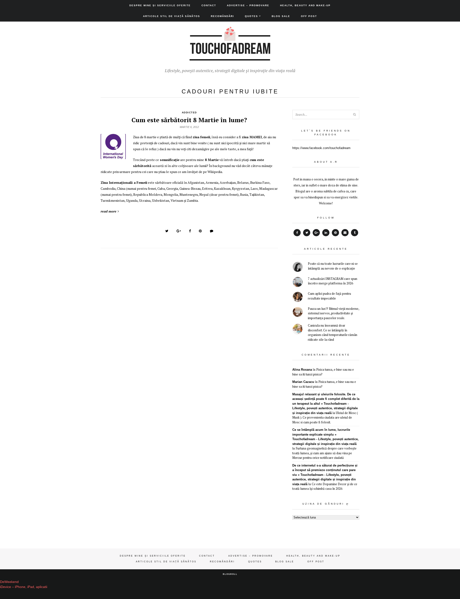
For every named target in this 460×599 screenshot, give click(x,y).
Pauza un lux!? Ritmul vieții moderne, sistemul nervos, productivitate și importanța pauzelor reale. (333, 313)
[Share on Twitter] (166, 231)
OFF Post (309, 16)
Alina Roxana (302, 369)
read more (108, 211)
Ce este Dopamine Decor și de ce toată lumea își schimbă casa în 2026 (324, 486)
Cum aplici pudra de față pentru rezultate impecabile (329, 295)
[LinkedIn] (325, 232)
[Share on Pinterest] (200, 231)
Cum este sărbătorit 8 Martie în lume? (189, 120)
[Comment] (211, 231)
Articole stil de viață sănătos (171, 16)
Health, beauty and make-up (305, 5)
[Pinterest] (335, 232)
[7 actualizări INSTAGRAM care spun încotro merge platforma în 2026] (297, 282)
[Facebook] (297, 232)
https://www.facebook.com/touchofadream (321, 148)
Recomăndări (222, 16)
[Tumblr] (354, 232)
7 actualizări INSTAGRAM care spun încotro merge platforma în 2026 (332, 281)
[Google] (316, 232)
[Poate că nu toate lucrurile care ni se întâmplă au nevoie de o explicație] (297, 267)
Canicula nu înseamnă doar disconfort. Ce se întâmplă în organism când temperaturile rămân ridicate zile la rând (332, 332)
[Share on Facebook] (190, 231)
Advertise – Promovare (248, 5)
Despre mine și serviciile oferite (160, 5)
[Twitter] (306, 232)
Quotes (251, 16)
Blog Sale (281, 16)
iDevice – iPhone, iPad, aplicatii (23, 587)
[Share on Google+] (179, 231)
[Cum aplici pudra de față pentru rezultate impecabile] (297, 297)
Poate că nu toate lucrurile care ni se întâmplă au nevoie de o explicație (333, 266)
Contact (208, 5)
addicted (189, 112)
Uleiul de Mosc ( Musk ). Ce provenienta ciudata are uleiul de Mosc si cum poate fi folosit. (325, 417)
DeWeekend (9, 582)
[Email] (345, 232)
